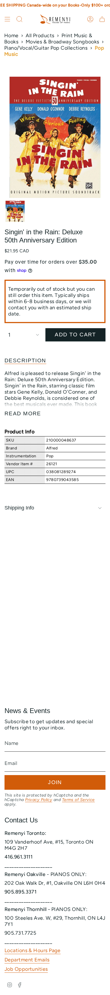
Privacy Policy (38, 799)
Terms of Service (78, 799)
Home (11, 35)
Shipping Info (19, 508)
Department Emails (27, 960)
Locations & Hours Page (33, 950)
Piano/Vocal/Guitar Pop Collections (45, 48)
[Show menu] (7, 19)
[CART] (102, 19)
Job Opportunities (26, 969)
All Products (40, 35)
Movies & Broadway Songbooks (62, 42)
